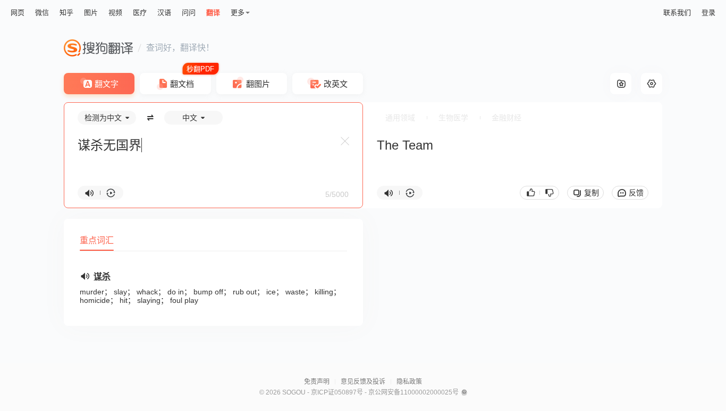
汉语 (164, 13)
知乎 (66, 13)
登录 (708, 13)
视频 (115, 13)
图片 (91, 13)
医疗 (140, 13)
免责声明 (317, 381)
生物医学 (453, 117)
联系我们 (677, 13)
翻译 (213, 13)
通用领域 (400, 117)
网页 (17, 13)
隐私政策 (409, 381)
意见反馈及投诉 (363, 381)
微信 (42, 13)
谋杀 (102, 276)
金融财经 (506, 117)
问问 (189, 13)
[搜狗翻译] (98, 48)
